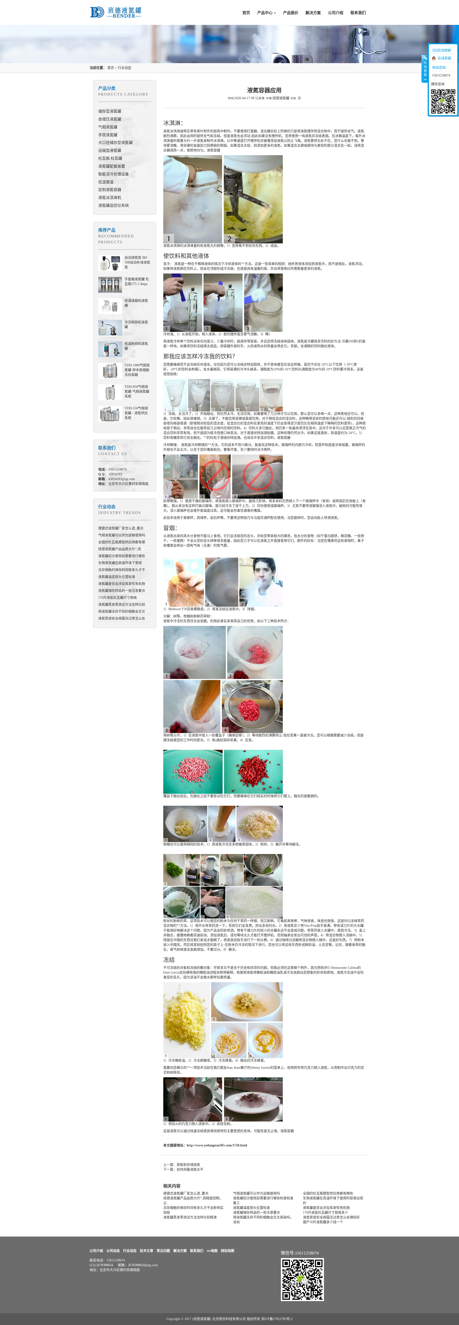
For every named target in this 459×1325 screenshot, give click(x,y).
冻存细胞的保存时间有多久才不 (121, 570)
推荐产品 (106, 230)
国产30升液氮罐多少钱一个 (323, 1222)
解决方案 (313, 13)
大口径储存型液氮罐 (115, 143)
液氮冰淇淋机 (109, 198)
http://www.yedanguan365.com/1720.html (217, 1145)
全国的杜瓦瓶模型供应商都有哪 (121, 542)
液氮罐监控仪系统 (113, 205)
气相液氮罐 (107, 127)
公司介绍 (335, 13)
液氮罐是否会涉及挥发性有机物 (121, 584)
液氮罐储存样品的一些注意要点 (121, 590)
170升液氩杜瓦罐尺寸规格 (117, 597)
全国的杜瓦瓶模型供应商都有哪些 (328, 1193)
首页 (246, 13)
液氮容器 (213, 150)
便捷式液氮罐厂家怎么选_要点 (120, 528)
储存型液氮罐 (109, 111)
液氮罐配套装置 (111, 166)
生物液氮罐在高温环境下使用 (120, 563)
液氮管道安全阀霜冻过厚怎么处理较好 (331, 1217)
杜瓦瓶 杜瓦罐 (110, 158)
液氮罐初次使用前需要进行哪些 (121, 556)
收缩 (424, 69)
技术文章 (146, 1251)
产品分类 (106, 88)
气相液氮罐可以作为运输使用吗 (121, 535)
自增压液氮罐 (109, 119)
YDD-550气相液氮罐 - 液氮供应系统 (136, 413)
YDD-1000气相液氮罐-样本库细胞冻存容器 (137, 370)
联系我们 (358, 13)
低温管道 (106, 182)
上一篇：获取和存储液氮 (181, 1164)
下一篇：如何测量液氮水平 (183, 1169)
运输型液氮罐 (109, 150)
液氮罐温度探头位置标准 (116, 577)
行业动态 (124, 68)
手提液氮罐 (107, 135)
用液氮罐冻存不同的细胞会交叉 (121, 611)
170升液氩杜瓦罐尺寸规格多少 (325, 1212)
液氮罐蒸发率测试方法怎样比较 (121, 604)
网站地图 (227, 1251)
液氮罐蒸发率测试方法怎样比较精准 (190, 1217)
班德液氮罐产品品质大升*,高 (119, 549)
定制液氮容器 (109, 190)
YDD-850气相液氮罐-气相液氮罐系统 (137, 391)
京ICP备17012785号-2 (277, 1319)
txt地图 (212, 1251)
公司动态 (113, 1251)
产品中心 (265, 13)
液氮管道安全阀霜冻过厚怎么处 (121, 618)
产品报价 (290, 13)
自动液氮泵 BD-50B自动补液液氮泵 (137, 262)
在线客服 (444, 58)
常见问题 (163, 1251)
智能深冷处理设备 (113, 174)
